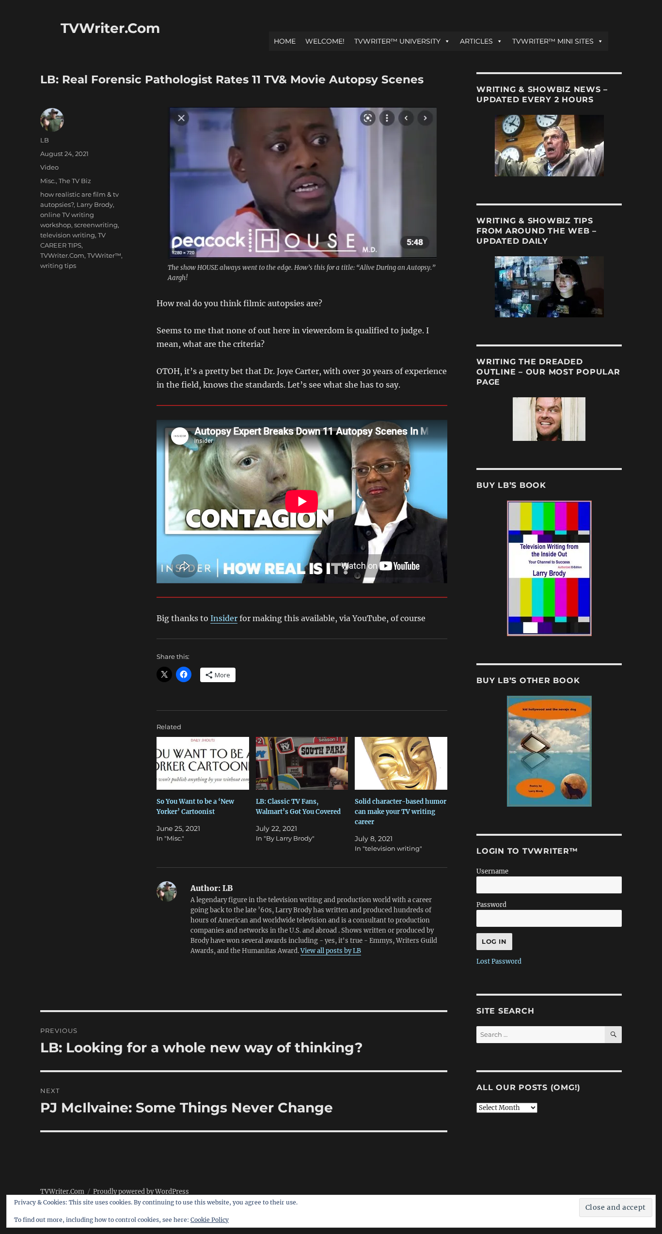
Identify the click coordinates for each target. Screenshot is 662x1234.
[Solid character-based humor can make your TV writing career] (401, 763)
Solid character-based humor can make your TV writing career (400, 811)
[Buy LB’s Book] (549, 568)
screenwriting (96, 225)
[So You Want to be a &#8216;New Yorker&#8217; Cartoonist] (203, 763)
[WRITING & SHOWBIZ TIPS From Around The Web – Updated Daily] (549, 286)
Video (49, 167)
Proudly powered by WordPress (141, 1191)
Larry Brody (95, 204)
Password (491, 905)
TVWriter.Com (110, 28)
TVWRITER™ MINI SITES (553, 41)
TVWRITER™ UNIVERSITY (397, 41)
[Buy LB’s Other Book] (549, 751)
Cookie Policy (209, 1219)
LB (44, 140)
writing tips (58, 265)
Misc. (48, 181)
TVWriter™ (104, 255)
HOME (285, 41)
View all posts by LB (330, 951)
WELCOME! (325, 41)
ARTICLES (476, 41)
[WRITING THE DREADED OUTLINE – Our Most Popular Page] (549, 419)
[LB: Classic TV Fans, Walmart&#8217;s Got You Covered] (302, 763)
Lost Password (498, 961)
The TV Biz (75, 181)
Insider (223, 618)
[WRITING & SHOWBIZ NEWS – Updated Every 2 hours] (549, 145)
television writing (67, 235)
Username (492, 871)
